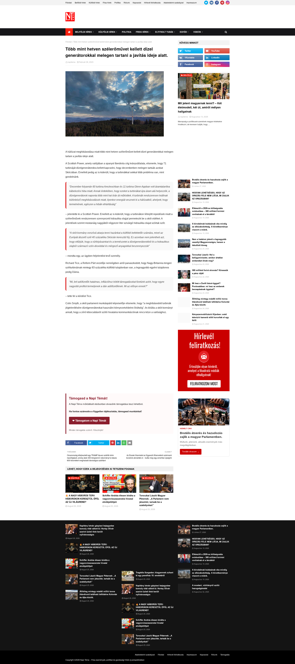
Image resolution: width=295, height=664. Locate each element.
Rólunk (127, 2)
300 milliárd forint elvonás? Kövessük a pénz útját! (210, 272)
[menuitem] (69, 32)
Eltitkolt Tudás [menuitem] (164, 31)
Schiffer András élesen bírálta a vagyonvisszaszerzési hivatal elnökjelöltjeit (118, 498)
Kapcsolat (137, 2)
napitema (71, 62)
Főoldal (68, 2)
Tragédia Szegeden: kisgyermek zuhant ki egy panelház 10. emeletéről (154, 574)
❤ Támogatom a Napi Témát (89, 420)
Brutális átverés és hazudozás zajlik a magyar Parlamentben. (210, 181)
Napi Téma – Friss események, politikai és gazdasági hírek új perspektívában (112, 659)
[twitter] (206, 3)
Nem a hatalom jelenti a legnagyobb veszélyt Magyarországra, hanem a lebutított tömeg (209, 242)
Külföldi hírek (94, 2)
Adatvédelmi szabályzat (173, 2)
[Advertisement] (174, 17)
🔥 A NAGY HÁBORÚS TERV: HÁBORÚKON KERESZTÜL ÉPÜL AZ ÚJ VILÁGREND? (82, 498)
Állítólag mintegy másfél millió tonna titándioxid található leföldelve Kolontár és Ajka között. (211, 301)
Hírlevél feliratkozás (152, 2)
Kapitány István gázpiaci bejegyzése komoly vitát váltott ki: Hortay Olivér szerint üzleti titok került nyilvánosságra (97, 530)
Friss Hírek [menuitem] (142, 31)
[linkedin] (217, 57)
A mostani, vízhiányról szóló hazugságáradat (205, 587)
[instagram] (228, 3)
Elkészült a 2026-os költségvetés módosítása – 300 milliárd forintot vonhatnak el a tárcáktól (208, 211)
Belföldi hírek (80, 2)
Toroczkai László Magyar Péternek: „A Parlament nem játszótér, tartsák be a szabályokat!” (154, 500)
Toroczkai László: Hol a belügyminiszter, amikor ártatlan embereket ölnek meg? (207, 257)
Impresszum (192, 2)
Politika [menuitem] (126, 31)
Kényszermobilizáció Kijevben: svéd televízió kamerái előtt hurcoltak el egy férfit (210, 317)
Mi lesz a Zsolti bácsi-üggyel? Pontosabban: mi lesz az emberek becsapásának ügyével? (208, 286)
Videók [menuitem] (197, 31)
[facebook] (217, 3)
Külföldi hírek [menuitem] (106, 31)
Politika (117, 2)
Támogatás (225, 654)
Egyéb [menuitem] (183, 31)
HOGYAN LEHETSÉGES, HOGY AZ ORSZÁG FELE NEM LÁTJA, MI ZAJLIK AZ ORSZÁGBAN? (210, 195)
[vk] (211, 3)
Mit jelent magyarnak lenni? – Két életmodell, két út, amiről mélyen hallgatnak (200, 107)
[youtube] (217, 50)
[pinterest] (222, 3)
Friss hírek (107, 2)
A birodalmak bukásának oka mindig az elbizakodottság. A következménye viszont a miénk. (210, 226)
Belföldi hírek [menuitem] (83, 31)
